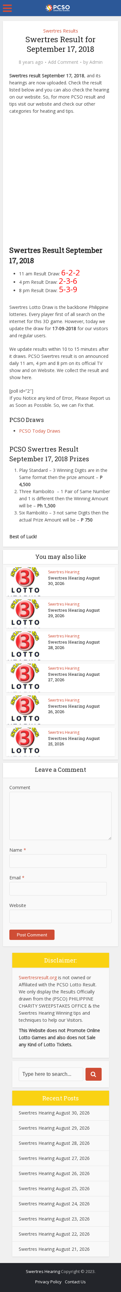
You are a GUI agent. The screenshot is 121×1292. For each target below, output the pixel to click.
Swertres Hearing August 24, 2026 (54, 1204)
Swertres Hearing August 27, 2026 (74, 677)
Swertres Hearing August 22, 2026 (54, 1234)
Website (17, 905)
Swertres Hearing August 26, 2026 (74, 708)
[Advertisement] (60, 181)
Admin (96, 62)
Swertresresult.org (38, 977)
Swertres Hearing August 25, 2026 (74, 741)
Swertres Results (60, 31)
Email (17, 878)
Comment (19, 787)
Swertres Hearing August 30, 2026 (74, 580)
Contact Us (75, 1282)
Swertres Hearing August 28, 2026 (74, 644)
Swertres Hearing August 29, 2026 (74, 612)
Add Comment (63, 62)
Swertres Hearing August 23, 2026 (54, 1219)
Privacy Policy (48, 1282)
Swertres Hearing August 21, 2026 (54, 1249)
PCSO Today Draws (39, 431)
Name (17, 850)
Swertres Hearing (63, 572)
